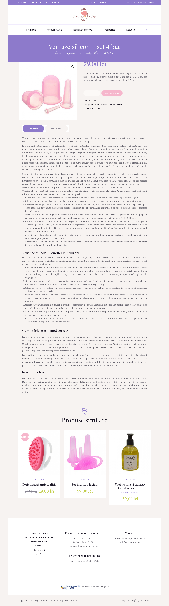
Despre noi (39, 550)
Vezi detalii (41, 456)
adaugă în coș (112, 93)
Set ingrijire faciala (85, 484)
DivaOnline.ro (45, 601)
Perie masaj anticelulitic (39, 484)
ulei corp (124, 493)
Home (58, 53)
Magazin (70, 53)
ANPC (39, 554)
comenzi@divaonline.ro (133, 539)
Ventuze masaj (116, 105)
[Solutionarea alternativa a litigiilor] (69, 587)
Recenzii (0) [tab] (56, 129)
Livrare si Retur (39, 542)
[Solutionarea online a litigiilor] (93, 587)
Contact (39, 546)
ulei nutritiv (134, 493)
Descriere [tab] (33, 129)
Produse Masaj (101, 105)
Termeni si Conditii (39, 533)
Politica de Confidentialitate (39, 538)
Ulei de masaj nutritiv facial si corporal (130, 486)
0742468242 (134, 542)
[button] (72, 66)
